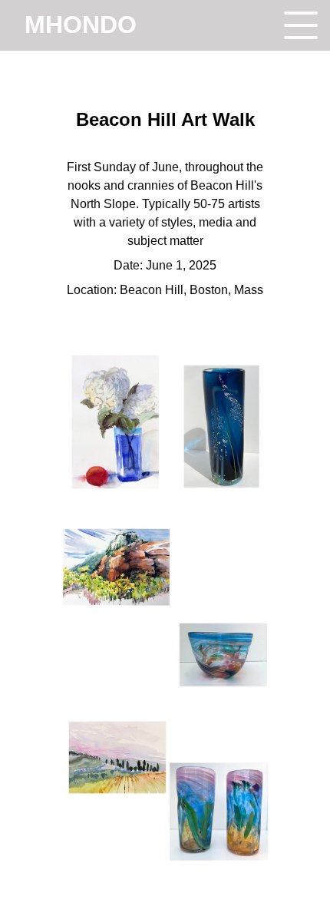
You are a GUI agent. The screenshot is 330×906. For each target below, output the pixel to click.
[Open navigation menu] (301, 25)
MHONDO (81, 24)
